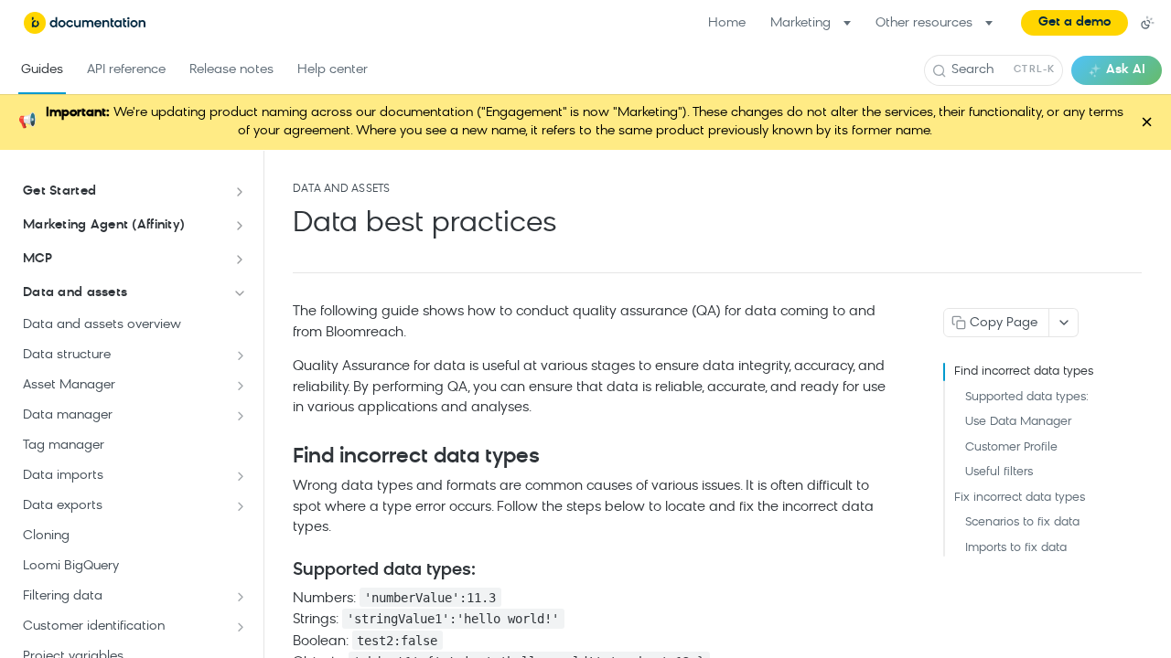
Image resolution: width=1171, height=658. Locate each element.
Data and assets (75, 293)
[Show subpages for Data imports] (240, 476)
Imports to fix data (1016, 548)
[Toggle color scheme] (1147, 22)
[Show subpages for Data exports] (240, 506)
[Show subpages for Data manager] (240, 416)
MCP (37, 259)
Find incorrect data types (1023, 371)
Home (727, 23)
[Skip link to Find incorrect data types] (280, 457)
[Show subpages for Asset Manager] (240, 385)
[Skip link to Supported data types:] (280, 570)
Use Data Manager (1018, 422)
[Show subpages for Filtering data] (240, 596)
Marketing (800, 23)
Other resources (924, 23)
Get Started (59, 191)
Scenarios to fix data (1022, 522)
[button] (1074, 23)
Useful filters (999, 472)
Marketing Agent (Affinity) (104, 225)
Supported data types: (1027, 397)
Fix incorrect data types (1019, 498)
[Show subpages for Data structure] (240, 355)
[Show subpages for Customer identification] (240, 627)
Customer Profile (1011, 447)
